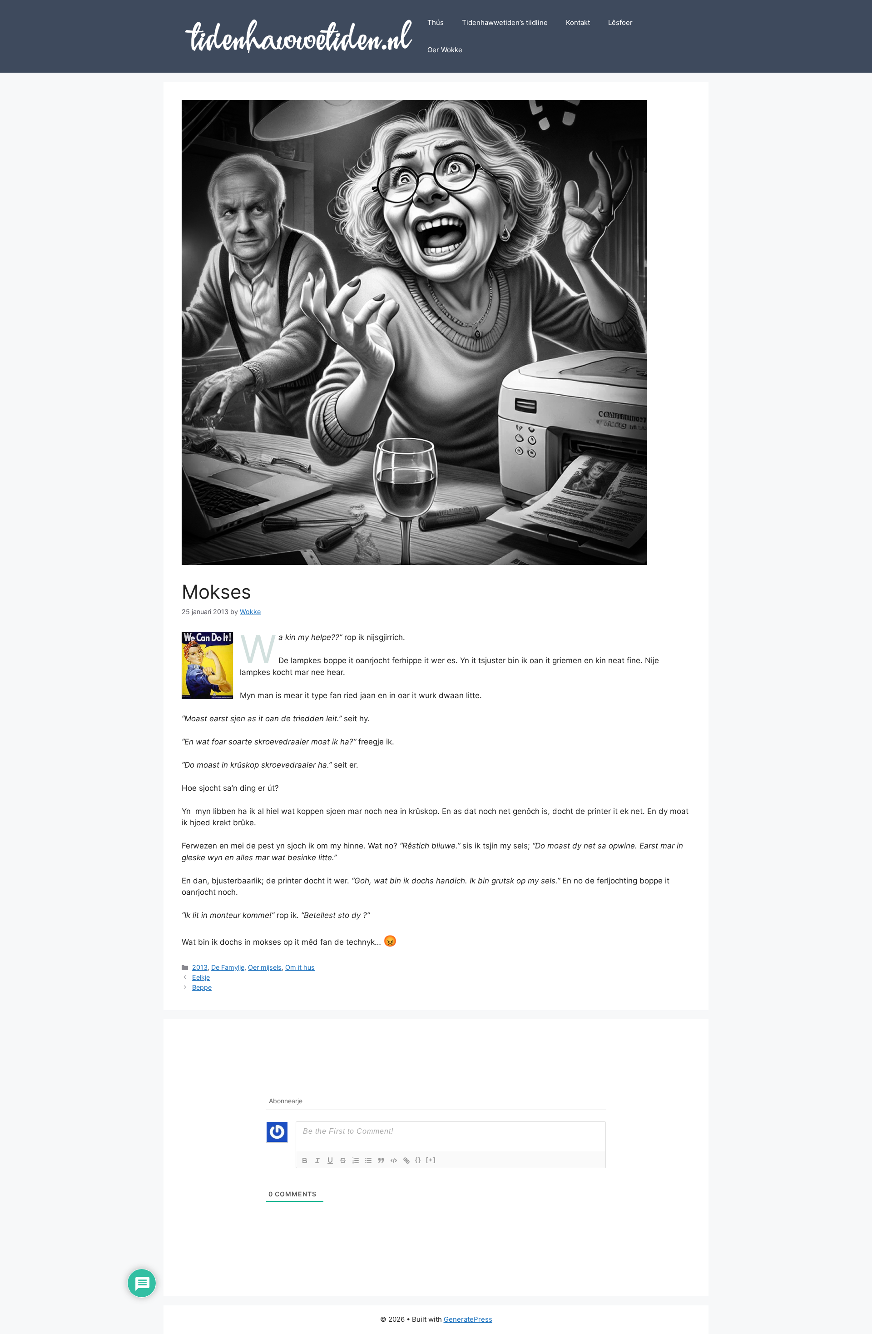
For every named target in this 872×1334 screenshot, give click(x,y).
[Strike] (343, 1160)
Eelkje (201, 977)
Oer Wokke (444, 49)
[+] (431, 1159)
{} (418, 1159)
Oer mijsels (265, 967)
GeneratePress (468, 1319)
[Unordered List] (368, 1160)
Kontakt (578, 22)
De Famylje (227, 967)
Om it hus (300, 967)
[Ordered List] (355, 1160)
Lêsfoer (620, 22)
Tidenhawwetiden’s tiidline (505, 22)
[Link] (406, 1160)
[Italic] (317, 1160)
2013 (200, 967)
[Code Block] (393, 1160)
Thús (435, 22)
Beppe (202, 987)
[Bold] (304, 1160)
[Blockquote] (381, 1160)
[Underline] (330, 1160)
